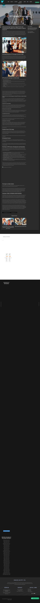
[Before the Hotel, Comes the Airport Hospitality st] (5, 318)
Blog (27, 1)
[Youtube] (34, 593)
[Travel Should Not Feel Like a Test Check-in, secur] (9, 321)
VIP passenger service (14, 212)
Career (25, 1)
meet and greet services (6, 212)
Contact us (19, 2)
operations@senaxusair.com (31, 32)
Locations (15, 1)
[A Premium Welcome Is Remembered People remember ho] (2, 319)
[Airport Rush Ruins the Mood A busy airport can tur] (3, 318)
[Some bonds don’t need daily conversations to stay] (7, 407)
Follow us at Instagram (6, 283)
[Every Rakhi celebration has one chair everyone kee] (11, 384)
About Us (12, 1)
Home (8, 1)
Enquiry (31, 1)
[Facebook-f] (33, 593)
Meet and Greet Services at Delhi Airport (20, 226)
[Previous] (5, 257)
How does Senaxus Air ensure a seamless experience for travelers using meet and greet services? (8, 227)
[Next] (11, 257)
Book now (37, 2)
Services (20, 1)
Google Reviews (6, 236)
